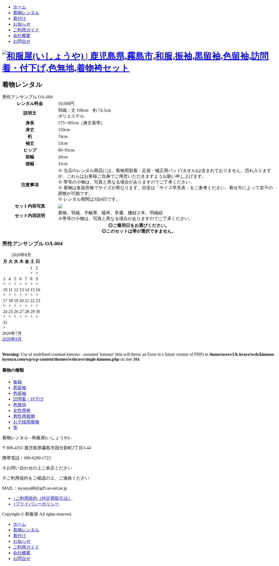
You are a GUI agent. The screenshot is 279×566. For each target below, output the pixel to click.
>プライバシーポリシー (36, 504)
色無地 (19, 404)
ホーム (19, 7)
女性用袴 (22, 410)
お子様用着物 (26, 422)
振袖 (17, 382)
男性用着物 (24, 416)
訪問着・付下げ (28, 399)
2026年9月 (12, 339)
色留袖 (19, 393)
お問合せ (22, 41)
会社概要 (22, 35)
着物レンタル (26, 12)
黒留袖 (19, 387)
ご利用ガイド (26, 30)
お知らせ (22, 24)
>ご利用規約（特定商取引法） (42, 498)
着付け (19, 18)
